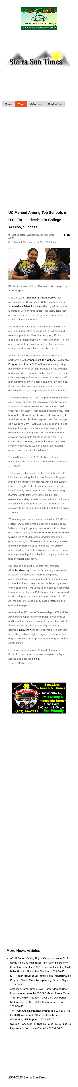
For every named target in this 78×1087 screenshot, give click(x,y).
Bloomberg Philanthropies (41, 297)
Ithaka (27, 364)
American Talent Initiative (26, 306)
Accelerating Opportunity (29, 570)
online (35, 658)
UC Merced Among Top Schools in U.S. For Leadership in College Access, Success (37, 220)
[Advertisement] (39, 153)
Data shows (26, 629)
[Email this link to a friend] (68, 234)
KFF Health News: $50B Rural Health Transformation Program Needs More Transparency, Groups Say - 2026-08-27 (40, 980)
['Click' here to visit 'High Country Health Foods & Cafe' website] (39, 18)
